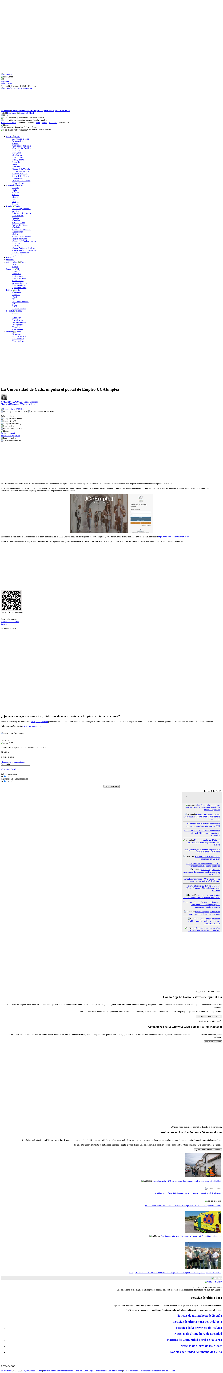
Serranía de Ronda (19, 174)
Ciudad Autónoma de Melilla (24, 250)
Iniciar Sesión (6, 84)
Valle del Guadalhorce (21, 181)
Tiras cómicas (17, 341)
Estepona (16, 150)
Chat (4, 113)
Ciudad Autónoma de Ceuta (23, 248)
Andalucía (10, 185)
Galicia (15, 234)
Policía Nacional (19, 278)
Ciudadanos (17, 292)
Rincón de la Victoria (21, 169)
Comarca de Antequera (21, 146)
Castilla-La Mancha (20, 225)
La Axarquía (17, 157)
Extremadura (17, 232)
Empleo (4, 624)
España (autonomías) (20, 253)
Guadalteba (17, 155)
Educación (16, 318)
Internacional (16, 255)
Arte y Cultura (12, 262)
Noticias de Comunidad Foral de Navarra (194, 1339)
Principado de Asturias (21, 213)
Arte (14, 264)
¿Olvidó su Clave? (8, 769)
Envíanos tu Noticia (65, 1371)
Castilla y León (18, 222)
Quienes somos (49, 1371)
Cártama (15, 143)
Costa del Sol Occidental (22, 148)
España (9, 206)
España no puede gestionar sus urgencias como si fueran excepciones (204, 913)
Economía (10, 257)
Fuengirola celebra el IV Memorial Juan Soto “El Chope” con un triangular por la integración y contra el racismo (201, 904)
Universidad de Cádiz (10, 621)
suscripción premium (39, 722)
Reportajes (16, 334)
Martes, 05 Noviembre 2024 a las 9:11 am (18, 404)
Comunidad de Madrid (21, 236)
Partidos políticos (19, 308)
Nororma (16, 167)
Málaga (9, 136)
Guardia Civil (17, 281)
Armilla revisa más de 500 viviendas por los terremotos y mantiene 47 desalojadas (202, 880)
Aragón (15, 211)
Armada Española (19, 283)
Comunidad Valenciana (21, 229)
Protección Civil (19, 271)
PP (13, 304)
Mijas (14, 164)
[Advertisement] (78, 19)
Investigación (17, 320)
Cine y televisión (19, 329)
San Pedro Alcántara (26, 122)
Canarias (15, 218)
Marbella (16, 162)
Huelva (15, 197)
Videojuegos (17, 325)
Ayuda (26, 1371)
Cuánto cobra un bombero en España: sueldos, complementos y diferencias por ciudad (201, 816)
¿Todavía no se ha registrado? (13, 762)
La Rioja (15, 246)
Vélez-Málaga (18, 183)
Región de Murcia (19, 239)
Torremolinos (17, 178)
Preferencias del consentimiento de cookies (157, 1371)
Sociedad (10, 311)
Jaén (14, 199)
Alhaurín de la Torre (20, 139)
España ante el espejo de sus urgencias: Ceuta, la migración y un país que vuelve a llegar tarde (202, 807)
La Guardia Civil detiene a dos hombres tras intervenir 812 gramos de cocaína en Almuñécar (202, 833)
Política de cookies (130, 1371)
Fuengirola (16, 153)
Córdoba (15, 192)
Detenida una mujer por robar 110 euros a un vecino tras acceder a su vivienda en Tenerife (204, 930)
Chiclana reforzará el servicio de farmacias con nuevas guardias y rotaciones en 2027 (203, 825)
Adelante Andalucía (20, 301)
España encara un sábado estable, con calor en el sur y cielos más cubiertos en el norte (204, 921)
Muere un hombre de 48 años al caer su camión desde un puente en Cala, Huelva (203, 842)
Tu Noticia (53, 122)
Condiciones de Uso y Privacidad (108, 1371)
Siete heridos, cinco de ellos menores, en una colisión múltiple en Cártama (201, 896)
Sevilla (15, 204)
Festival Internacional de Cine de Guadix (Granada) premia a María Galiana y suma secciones (203, 888)
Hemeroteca (64, 122)
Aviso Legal (88, 1371)
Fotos (38, 122)
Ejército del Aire (19, 285)
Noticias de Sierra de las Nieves (201, 1345)
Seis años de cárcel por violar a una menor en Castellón (207, 857)
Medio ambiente (19, 322)
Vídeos (44, 122)
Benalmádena (17, 141)
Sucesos (15, 313)
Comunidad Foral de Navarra (24, 241)
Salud (14, 315)
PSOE (15, 306)
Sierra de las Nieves (20, 176)
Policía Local (17, 276)
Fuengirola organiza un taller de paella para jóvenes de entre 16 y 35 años (202, 850)
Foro (9, 113)
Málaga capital (18, 160)
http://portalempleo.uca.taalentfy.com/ (173, 537)
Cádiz (14, 190)
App (14, 113)
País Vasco (16, 243)
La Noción (5, 110)
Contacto (78, 1371)
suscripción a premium (31, 726)
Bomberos (16, 274)
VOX (14, 297)
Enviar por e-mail (8, 433)
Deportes (10, 260)
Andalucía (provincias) (21, 208)
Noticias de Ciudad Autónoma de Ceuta (196, 1352)
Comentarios (18, 409)
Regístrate (5, 81)
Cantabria (16, 220)
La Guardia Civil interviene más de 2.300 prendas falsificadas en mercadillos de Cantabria (203, 865)
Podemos (16, 294)
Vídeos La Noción (8, 122)
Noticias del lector (19, 336)
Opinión (9, 332)
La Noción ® (6, 1371)
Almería (15, 188)
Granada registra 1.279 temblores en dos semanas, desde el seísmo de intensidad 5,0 (201, 871)
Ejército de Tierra (19, 287)
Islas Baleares (17, 215)
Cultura (15, 267)
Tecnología (16, 327)
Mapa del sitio (36, 1371)
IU (13, 299)
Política (9, 290)
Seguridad (10, 269)
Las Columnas (18, 339)
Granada (15, 195)
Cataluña (16, 227)
